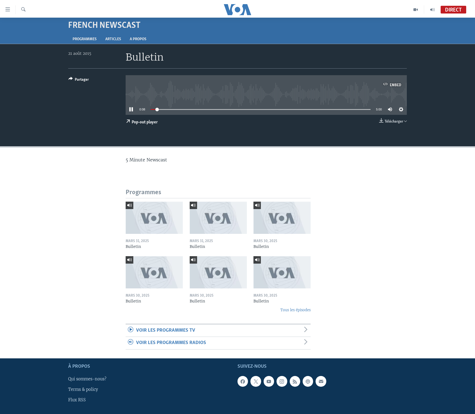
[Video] (415, 10)
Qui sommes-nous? (87, 379)
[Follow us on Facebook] (243, 381)
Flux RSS (77, 399)
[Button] (78, 80)
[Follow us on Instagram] (282, 381)
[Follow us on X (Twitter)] (255, 381)
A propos (138, 39)
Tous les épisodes (295, 310)
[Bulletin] (154, 218)
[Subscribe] (321, 381)
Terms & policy (83, 389)
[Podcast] (308, 381)
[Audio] (432, 10)
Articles (113, 39)
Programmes (84, 39)
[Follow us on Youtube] (269, 381)
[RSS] (295, 381)
